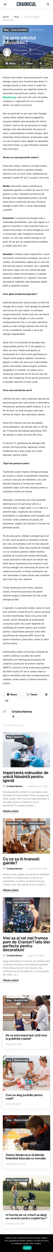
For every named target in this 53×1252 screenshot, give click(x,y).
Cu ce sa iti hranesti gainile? (21, 861)
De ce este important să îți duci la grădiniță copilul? (26, 1037)
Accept (27, 1248)
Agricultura (13, 823)
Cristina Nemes (21, 50)
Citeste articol (10, 811)
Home (6, 16)
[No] (49, 1243)
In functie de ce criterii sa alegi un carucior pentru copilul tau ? (26, 1216)
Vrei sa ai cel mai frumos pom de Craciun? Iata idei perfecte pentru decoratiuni (26, 944)
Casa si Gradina (19, 30)
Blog (16, 16)
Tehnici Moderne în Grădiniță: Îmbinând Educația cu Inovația (26, 1156)
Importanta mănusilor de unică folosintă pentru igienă (25, 776)
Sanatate (18, 737)
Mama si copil (21, 1000)
